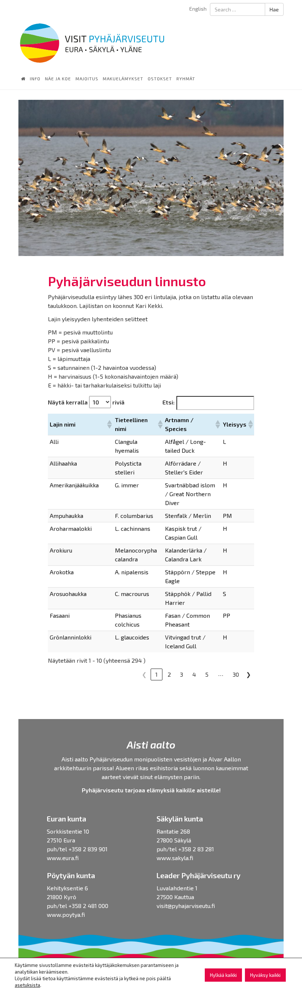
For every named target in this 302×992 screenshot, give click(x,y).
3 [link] (181, 674)
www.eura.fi (63, 857)
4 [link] (194, 674)
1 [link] (156, 674)
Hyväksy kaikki (265, 975)
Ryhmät (185, 78)
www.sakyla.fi (175, 857)
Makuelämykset (123, 78)
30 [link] (236, 674)
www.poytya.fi (66, 914)
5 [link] (206, 674)
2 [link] (169, 674)
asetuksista (27, 985)
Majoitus (87, 78)
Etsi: (168, 402)
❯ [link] (248, 674)
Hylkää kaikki (223, 975)
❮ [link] (144, 674)
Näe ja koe (58, 78)
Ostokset (160, 78)
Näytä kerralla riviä (86, 402)
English (198, 9)
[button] (109, 424)
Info (35, 78)
